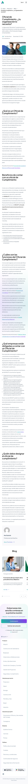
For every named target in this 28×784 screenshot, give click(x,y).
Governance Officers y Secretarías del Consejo (13, 716)
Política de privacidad (9, 746)
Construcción (7, 694)
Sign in (22, 2)
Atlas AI (5, 644)
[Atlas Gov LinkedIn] (3, 774)
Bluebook (6, 653)
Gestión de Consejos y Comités (12, 665)
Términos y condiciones (10, 754)
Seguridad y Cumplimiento (11, 674)
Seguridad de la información (11, 763)
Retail (4, 703)
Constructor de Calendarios (11, 648)
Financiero (6, 682)
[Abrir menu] (26, 2)
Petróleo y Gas (7, 699)
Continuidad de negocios (10, 758)
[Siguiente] (25, 596)
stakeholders (20, 432)
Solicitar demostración (14, 626)
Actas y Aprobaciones (9, 661)
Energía (5, 690)
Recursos (9, 8)
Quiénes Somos (7, 729)
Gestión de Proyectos (9, 669)
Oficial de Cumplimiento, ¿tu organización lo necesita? (12, 11)
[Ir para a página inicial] (2, 2)
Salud (4, 686)
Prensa (5, 738)
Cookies (5, 750)
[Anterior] (21, 596)
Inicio (4, 8)
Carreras (5, 733)
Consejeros (6, 721)
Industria (5, 707)
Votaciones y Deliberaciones (11, 657)
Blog (15, 8)
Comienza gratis (14, 621)
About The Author (8, 542)
